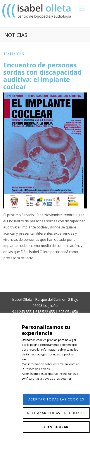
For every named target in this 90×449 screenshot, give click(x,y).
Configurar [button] (56, 427)
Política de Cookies (37, 369)
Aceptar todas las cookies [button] (56, 399)
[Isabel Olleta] (37, 11)
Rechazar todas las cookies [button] (56, 413)
